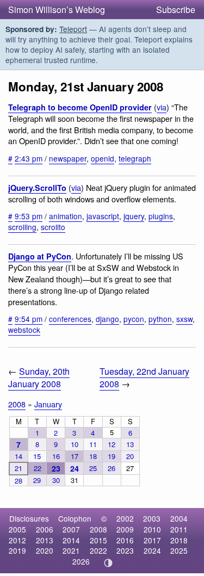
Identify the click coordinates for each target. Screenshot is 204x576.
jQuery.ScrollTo (37, 187)
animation (65, 215)
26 (111, 468)
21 (18, 468)
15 (37, 456)
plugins (161, 215)
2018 (179, 540)
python (160, 318)
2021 (71, 550)
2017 (152, 540)
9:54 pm (28, 318)
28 (18, 480)
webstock (24, 329)
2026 (81, 561)
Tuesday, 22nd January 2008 (144, 377)
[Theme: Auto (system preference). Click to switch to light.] (108, 563)
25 (93, 468)
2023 (125, 550)
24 (74, 468)
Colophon (74, 518)
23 (56, 468)
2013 (44, 540)
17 (74, 456)
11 (93, 444)
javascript (102, 215)
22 (37, 468)
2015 (98, 540)
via (161, 107)
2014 (71, 540)
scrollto (53, 226)
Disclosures (29, 518)
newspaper (67, 158)
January (48, 404)
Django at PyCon (39, 256)
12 (111, 444)
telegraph (135, 158)
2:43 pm (28, 158)
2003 (151, 518)
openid (102, 158)
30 (56, 480)
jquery (133, 215)
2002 (125, 518)
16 (56, 456)
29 (37, 480)
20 (130, 456)
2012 (17, 540)
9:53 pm (28, 215)
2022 (98, 550)
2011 (179, 529)
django (107, 318)
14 (18, 456)
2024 (152, 550)
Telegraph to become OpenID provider (80, 107)
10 (74, 444)
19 (111, 456)
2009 (125, 529)
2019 (17, 550)
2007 (71, 529)
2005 (17, 529)
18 (93, 456)
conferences (70, 318)
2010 (152, 529)
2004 (179, 518)
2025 (179, 550)
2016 (125, 540)
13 (130, 444)
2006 (44, 529)
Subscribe (175, 9)
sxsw (184, 318)
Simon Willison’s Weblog (56, 9)
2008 (17, 404)
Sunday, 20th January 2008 (39, 377)
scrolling (22, 226)
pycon (133, 318)
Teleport (73, 28)
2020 (44, 550)
